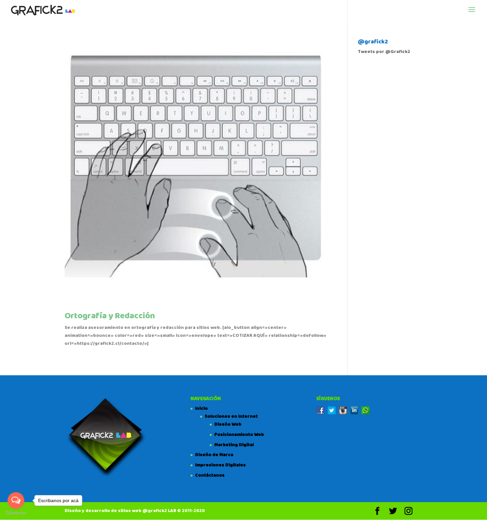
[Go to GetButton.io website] (16, 513)
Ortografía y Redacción (110, 316)
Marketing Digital (234, 444)
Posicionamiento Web (239, 434)
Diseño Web (228, 424)
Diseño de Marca (214, 454)
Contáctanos (210, 475)
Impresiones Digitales (220, 465)
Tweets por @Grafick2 (384, 51)
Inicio (201, 408)
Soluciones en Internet (231, 416)
